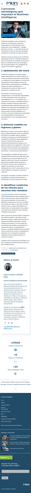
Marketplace (4, 416)
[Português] (28, 4)
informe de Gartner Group (14, 57)
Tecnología (14, 250)
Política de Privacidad (6, 421)
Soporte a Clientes (5, 405)
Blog (2, 414)
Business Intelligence (9, 137)
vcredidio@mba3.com (12, 326)
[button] (2, 3)
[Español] (22, 4)
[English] (25, 4)
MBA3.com (8, 328)
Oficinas (3, 402)
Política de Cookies (5, 411)
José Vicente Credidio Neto (17, 248)
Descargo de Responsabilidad (8, 418)
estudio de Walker (8, 194)
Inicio (2, 400)
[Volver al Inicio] (12, 3)
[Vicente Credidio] (8, 267)
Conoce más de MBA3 (8, 253)
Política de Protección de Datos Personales (11, 425)
